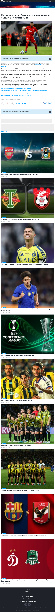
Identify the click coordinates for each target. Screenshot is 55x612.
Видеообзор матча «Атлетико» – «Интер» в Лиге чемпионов (17, 95)
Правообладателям (27, 596)
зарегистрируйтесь (40, 120)
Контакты (27, 591)
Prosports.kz (38, 64)
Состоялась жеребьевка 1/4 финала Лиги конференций (16, 88)
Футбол (7, 9)
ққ (50, 1)
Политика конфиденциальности (27, 601)
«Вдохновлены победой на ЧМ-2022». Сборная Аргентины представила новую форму (24, 90)
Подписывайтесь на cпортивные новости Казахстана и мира (16, 58)
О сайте (27, 589)
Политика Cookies (27, 599)
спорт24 (3, 66)
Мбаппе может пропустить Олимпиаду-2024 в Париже (15, 93)
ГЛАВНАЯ (3, 9)
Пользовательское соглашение (27, 594)
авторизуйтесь (30, 120)
